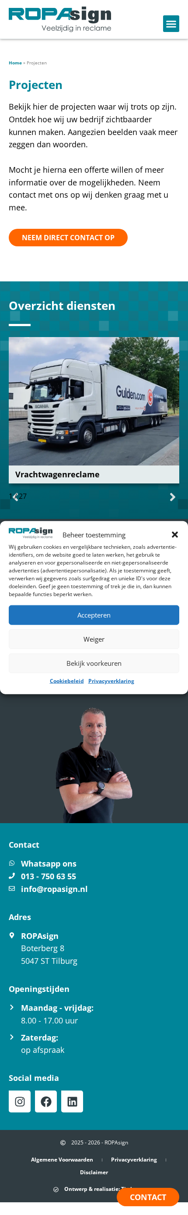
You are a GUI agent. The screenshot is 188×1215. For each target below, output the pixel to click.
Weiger (94, 639)
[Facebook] (46, 1101)
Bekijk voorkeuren (94, 663)
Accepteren (94, 615)
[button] (175, 534)
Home (15, 63)
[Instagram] (20, 1101)
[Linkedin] (72, 1101)
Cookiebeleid (67, 681)
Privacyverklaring (111, 681)
